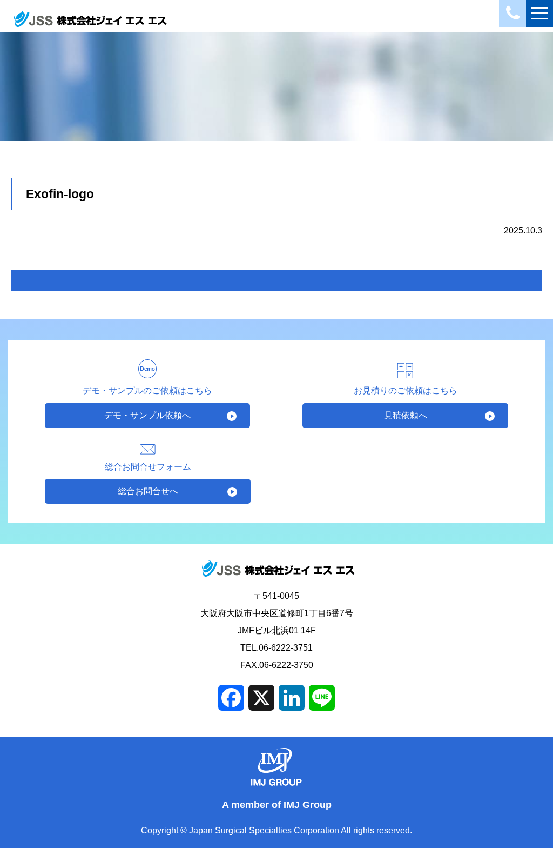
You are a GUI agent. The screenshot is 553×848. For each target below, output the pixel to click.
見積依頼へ (405, 415)
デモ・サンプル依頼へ (147, 415)
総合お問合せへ (148, 491)
